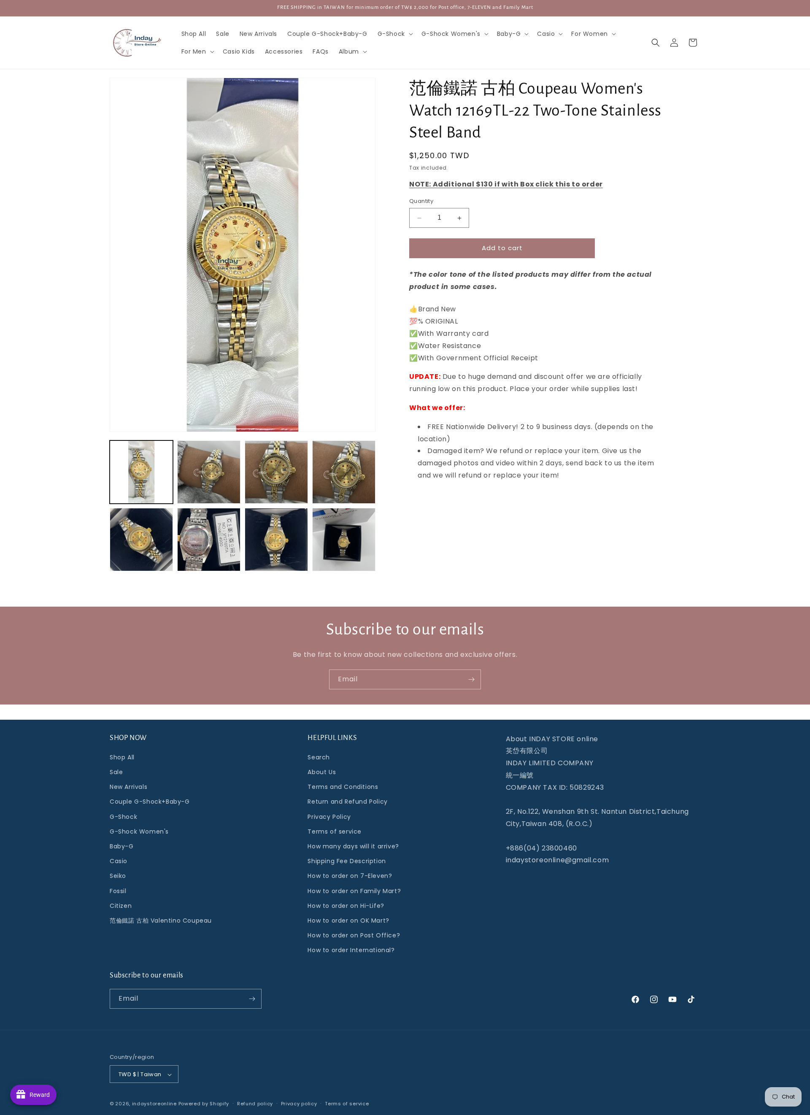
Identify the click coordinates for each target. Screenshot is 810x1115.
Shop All (122, 757)
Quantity (421, 201)
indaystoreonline (154, 1104)
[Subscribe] (471, 679)
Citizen (121, 906)
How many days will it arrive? (353, 846)
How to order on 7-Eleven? (350, 876)
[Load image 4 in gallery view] (343, 472)
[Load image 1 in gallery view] (141, 472)
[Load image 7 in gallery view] (276, 539)
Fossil (118, 891)
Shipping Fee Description (347, 861)
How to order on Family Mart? (354, 891)
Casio (118, 861)
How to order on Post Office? (354, 935)
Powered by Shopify (204, 1104)
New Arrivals (128, 787)
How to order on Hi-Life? (346, 906)
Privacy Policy (329, 817)
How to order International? (351, 950)
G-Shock (123, 817)
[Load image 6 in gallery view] (208, 539)
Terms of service (335, 831)
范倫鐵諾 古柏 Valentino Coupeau (161, 920)
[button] (394, 34)
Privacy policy (299, 1103)
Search (319, 757)
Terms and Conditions (343, 787)
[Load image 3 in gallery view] (276, 472)
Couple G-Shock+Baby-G (150, 802)
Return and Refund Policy (347, 802)
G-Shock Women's (139, 831)
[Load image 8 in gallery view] (343, 539)
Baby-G (122, 846)
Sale (116, 772)
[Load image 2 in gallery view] (208, 472)
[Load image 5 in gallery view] (141, 539)
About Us (322, 772)
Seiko (118, 876)
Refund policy (255, 1103)
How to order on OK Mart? (348, 920)
